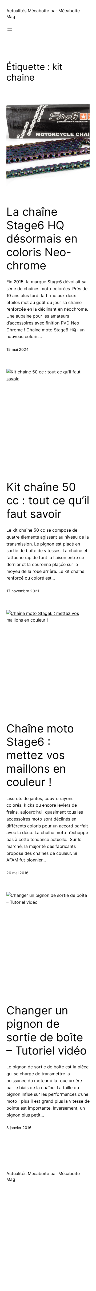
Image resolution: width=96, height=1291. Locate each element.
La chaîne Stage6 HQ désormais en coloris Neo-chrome (42, 238)
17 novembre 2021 (22, 591)
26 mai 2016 (17, 873)
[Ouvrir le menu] (9, 29)
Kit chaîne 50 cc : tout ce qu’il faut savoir (47, 500)
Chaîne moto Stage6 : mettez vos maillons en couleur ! (40, 755)
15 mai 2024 (17, 349)
